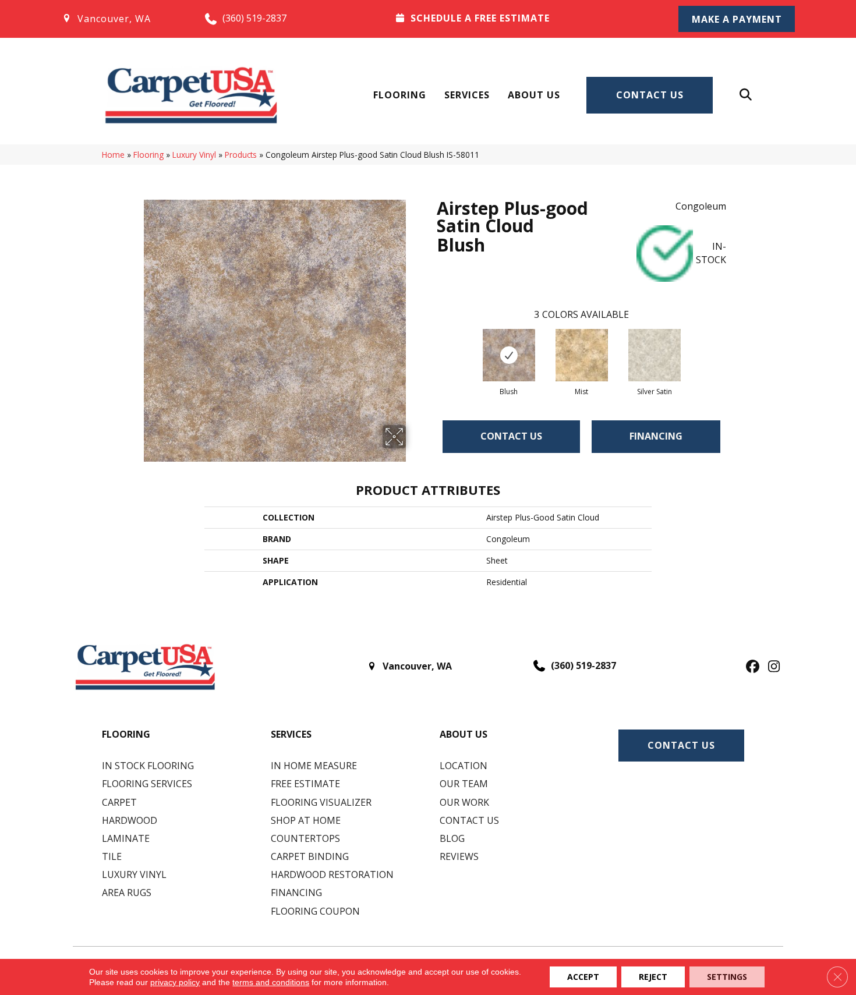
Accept (583, 976)
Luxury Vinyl (194, 154)
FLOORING (126, 734)
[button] (736, 19)
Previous (431, 343)
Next (732, 343)
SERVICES (291, 734)
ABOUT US (463, 734)
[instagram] (771, 667)
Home (113, 154)
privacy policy (175, 982)
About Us (534, 94)
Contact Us (650, 94)
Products (241, 154)
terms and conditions (270, 982)
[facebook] (750, 667)
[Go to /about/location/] (121, 18)
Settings (727, 976)
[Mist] (582, 355)
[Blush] (509, 355)
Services (467, 94)
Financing (655, 436)
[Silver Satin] (654, 355)
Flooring (399, 94)
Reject (653, 976)
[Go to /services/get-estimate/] (521, 18)
